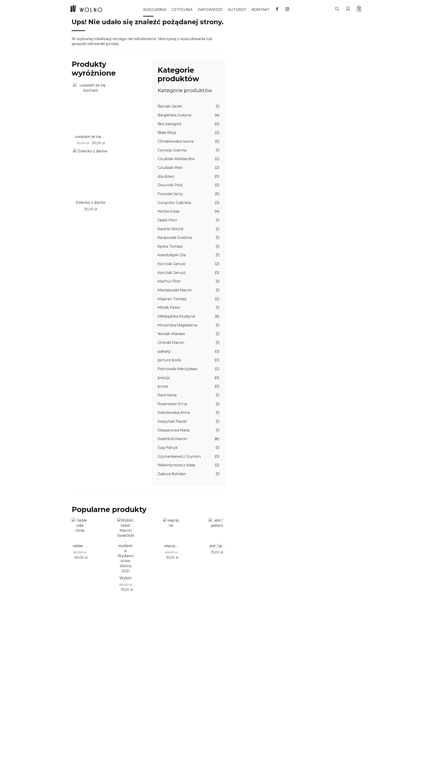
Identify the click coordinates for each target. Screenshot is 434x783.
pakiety (164, 351)
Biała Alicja (167, 132)
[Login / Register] (348, 8)
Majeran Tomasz (172, 299)
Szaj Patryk (168, 447)
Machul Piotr (169, 281)
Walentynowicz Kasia (176, 465)
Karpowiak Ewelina (175, 237)
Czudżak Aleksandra (176, 159)
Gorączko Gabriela (174, 203)
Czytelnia (182, 9)
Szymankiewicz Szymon (179, 456)
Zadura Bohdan (172, 474)
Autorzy (237, 9)
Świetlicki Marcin (172, 439)
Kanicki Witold (170, 229)
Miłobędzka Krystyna (176, 316)
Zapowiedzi (210, 9)
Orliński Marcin (171, 342)
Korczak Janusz (172, 264)
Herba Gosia (168, 211)
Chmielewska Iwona (175, 141)
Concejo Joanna (172, 150)
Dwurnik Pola (170, 185)
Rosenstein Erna (172, 404)
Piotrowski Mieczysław (177, 369)
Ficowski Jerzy (170, 194)
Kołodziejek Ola (172, 255)
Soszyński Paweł (172, 421)
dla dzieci (166, 176)
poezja (164, 378)
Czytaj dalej (82, 143)
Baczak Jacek (170, 106)
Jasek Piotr (167, 220)
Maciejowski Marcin (175, 290)
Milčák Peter (169, 307)
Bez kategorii (169, 124)
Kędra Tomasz (170, 246)
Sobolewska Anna (174, 412)
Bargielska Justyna (174, 115)
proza (163, 386)
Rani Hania (167, 395)
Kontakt (260, 9)
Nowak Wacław (171, 334)
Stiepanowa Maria (173, 430)
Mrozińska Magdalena (177, 325)
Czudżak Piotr (170, 167)
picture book (169, 360)
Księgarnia (154, 9)
